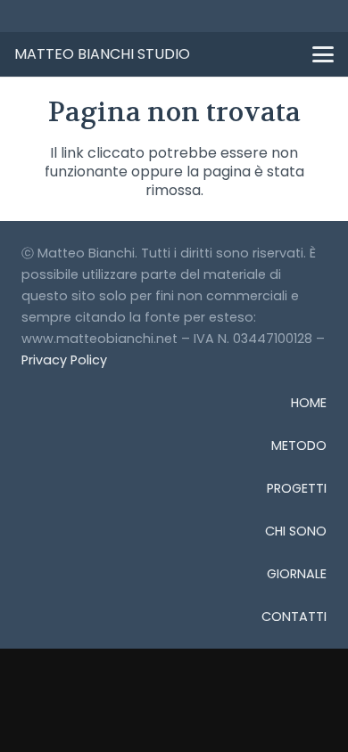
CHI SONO (296, 531)
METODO (299, 445)
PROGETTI (297, 488)
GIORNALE (297, 574)
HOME (309, 403)
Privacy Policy (64, 360)
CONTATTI (294, 616)
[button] (323, 54)
